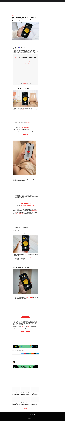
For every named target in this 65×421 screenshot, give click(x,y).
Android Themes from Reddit (25, 127)
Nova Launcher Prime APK (27, 61)
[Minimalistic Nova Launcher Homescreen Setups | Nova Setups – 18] (25, 399)
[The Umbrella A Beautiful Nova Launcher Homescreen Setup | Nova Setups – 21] (25, 31)
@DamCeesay (25, 83)
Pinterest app (28, 326)
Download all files (25, 331)
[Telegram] (10, 50)
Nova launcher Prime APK (24, 109)
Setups (22, 350)
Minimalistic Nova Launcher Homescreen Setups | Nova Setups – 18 (25, 405)
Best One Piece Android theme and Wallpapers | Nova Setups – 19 (16, 404)
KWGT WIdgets (27, 75)
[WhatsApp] (10, 48)
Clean (15, 350)
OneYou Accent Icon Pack (26, 81)
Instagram (18, 59)
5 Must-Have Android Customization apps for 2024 (27, 205)
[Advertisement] (32, 7)
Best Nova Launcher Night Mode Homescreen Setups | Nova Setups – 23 (16, 395)
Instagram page (23, 326)
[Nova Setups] (5, 1)
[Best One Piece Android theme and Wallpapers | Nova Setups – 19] (16, 399)
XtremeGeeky (35, 418)
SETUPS (13, 15)
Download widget (25, 317)
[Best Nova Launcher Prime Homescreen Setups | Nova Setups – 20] (35, 389)
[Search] (63, 1)
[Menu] (1, 1)
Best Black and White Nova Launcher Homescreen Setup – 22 (25, 395)
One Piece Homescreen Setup (19, 213)
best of (13, 350)
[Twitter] (10, 45)
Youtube (33, 327)
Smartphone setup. (34, 210)
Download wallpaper (25, 203)
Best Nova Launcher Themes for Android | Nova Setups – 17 (35, 404)
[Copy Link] (10, 52)
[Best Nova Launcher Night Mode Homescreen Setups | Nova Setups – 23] (16, 389)
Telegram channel (22, 131)
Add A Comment (25, 408)
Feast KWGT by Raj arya (29, 257)
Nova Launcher (28, 122)
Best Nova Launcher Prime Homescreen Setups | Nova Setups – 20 (34, 394)
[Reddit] (10, 46)
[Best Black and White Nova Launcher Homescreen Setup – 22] (25, 389)
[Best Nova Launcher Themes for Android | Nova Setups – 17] (35, 399)
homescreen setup (20, 179)
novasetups (15, 20)
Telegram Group (27, 63)
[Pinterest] (10, 43)
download (25, 134)
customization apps (19, 350)
